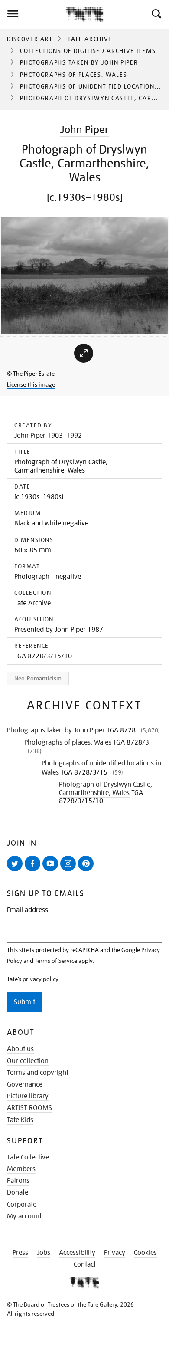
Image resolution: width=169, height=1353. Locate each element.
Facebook (34, 870)
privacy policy (40, 979)
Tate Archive (90, 39)
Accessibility (77, 1252)
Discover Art (30, 39)
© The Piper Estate (31, 374)
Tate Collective (28, 1157)
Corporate (21, 1204)
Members (21, 1169)
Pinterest (87, 870)
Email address (27, 910)
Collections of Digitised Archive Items (88, 51)
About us (20, 1048)
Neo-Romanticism (38, 678)
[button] (156, 14)
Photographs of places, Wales (73, 75)
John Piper (84, 129)
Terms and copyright (37, 1072)
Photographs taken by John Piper (79, 62)
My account (24, 1216)
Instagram (70, 870)
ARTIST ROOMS (29, 1107)
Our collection (28, 1061)
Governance (24, 1084)
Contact (85, 1264)
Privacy (114, 1252)
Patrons (18, 1180)
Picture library (28, 1096)
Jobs (43, 1252)
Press (20, 1252)
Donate (17, 1192)
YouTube (52, 870)
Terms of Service (56, 961)
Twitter (16, 870)
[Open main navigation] (32, 14)
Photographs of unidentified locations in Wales (101, 767)
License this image (31, 384)
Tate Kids (20, 1120)
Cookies (145, 1252)
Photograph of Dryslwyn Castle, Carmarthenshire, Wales (105, 788)
